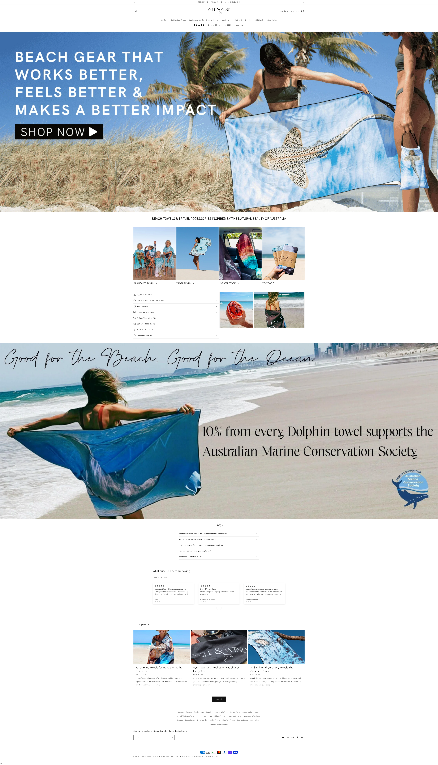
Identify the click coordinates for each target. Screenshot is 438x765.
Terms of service (186, 756)
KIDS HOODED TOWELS (144, 283)
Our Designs (254, 720)
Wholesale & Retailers (252, 716)
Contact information (211, 756)
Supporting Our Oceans (219, 724)
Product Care (199, 712)
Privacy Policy (235, 712)
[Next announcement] (303, 2)
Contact (181, 712)
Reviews (189, 712)
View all (219, 699)
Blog (256, 712)
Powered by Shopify (152, 756)
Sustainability (247, 712)
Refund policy (165, 756)
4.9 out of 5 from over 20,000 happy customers (226, 25)
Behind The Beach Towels (186, 716)
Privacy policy (175, 756)
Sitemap (180, 720)
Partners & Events (235, 716)
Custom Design (242, 720)
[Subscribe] (171, 737)
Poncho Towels (214, 720)
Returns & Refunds (221, 712)
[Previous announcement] (134, 2)
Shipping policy (198, 756)
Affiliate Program (220, 716)
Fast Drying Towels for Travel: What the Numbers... (159, 669)
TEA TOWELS (268, 283)
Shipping (209, 712)
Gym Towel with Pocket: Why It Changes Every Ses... (217, 669)
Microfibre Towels (228, 720)
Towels (163, 20)
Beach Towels (190, 720)
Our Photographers (204, 716)
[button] (135, 11)
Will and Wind (142, 756)
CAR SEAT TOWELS (227, 283)
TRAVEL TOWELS (184, 283)
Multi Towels (202, 720)
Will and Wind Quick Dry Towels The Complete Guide (271, 669)
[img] (220, 574)
